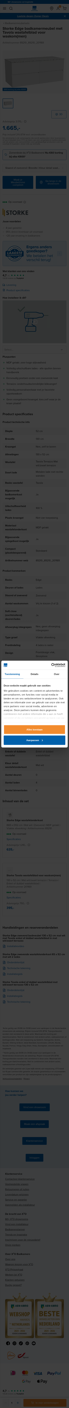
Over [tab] (56, 674)
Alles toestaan (34, 729)
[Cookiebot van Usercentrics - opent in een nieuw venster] (51, 665)
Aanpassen (32, 740)
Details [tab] (35, 674)
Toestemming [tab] (12, 674)
